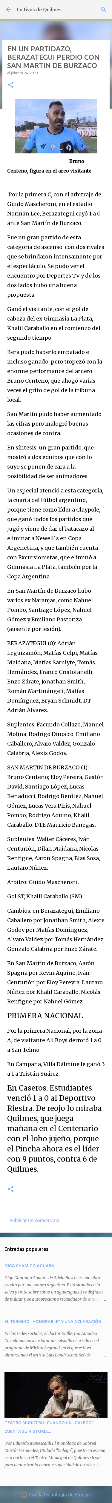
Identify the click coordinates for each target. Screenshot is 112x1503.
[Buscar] (103, 9)
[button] (10, 85)
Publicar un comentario (35, 1220)
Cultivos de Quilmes (39, 9)
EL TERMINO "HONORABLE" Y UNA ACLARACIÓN (52, 1321)
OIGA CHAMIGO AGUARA (29, 1265)
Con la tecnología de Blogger (59, 1494)
